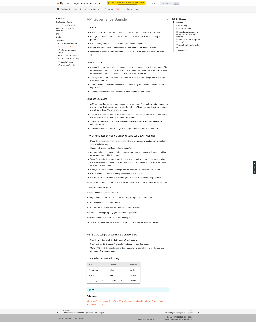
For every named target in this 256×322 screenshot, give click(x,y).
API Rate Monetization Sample (69, 59)
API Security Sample (65, 62)
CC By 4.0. (158, 319)
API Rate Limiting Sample (67, 55)
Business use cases (183, 29)
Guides (59, 37)
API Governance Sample (67, 47)
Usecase (179, 22)
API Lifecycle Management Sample (67, 51)
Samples (59, 40)
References (182, 50)
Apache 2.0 (188, 319)
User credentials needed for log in (188, 46)
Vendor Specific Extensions (66, 25)
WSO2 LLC (179, 317)
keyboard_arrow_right (174, 19)
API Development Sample (67, 44)
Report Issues (254, 168)
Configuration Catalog (64, 22)
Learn (75, 9)
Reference (120, 9)
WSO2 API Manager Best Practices (65, 29)
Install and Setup (95, 9)
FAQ (57, 34)
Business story (181, 25)
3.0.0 (153, 4)
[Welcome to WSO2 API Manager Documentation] (58, 9)
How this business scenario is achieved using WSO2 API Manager (187, 34)
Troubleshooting (132, 9)
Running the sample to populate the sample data (188, 41)
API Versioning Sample (66, 65)
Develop (83, 9)
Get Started (65, 9)
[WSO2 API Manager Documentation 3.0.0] (60, 3)
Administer (109, 9)
